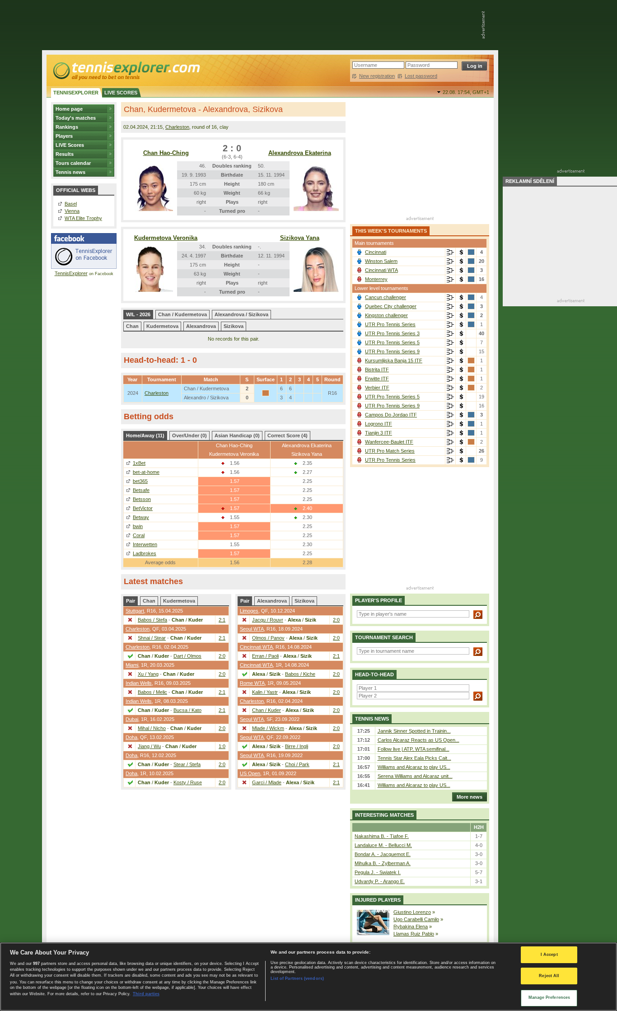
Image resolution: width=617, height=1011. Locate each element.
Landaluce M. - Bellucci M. (383, 845)
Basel (71, 203)
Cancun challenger (385, 297)
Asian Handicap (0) (237, 435)
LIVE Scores (70, 145)
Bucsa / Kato (187, 710)
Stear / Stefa (187, 764)
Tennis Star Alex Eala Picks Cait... (414, 758)
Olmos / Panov (268, 638)
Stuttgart (135, 610)
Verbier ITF (377, 387)
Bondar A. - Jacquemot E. (383, 854)
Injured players (378, 900)
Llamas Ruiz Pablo (413, 933)
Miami (132, 665)
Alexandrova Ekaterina (299, 153)
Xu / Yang (148, 674)
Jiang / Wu (149, 746)
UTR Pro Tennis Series (390, 324)
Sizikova (233, 326)
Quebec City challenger (390, 306)
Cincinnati (375, 252)
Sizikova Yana (299, 237)
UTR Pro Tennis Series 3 (392, 333)
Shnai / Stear (152, 638)
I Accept (549, 954)
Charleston (177, 127)
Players (64, 136)
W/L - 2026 (138, 314)
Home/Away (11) (145, 435)
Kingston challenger (386, 315)
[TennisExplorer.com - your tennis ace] (125, 70)
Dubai (132, 719)
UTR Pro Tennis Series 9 (392, 351)
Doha (131, 737)
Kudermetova (162, 326)
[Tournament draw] (450, 252)
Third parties (146, 994)
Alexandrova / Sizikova (241, 314)
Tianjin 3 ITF (378, 432)
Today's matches (76, 118)
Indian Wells (139, 683)
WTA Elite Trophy (83, 218)
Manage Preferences (549, 997)
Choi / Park (297, 764)
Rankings (67, 127)
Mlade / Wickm (268, 728)
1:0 (222, 746)
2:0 (222, 656)
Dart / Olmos (187, 656)
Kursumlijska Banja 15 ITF (393, 360)
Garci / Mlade (266, 782)
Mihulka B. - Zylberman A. (383, 863)
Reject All (549, 976)
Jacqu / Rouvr (267, 620)
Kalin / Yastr (265, 692)
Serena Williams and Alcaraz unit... (415, 776)
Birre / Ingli (296, 746)
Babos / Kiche (300, 674)
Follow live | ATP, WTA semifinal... (413, 749)
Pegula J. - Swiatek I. (378, 872)
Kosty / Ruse (187, 782)
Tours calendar (73, 163)
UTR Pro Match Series (390, 451)
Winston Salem (381, 261)
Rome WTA (252, 683)
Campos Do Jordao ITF (391, 414)
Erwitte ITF (377, 378)
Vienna (72, 211)
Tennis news (70, 172)
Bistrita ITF (377, 369)
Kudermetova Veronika (165, 237)
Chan (132, 326)
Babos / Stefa (152, 620)
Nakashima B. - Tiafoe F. (382, 836)
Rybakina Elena (410, 926)
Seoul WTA (252, 629)
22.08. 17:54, (466, 92)
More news (469, 797)
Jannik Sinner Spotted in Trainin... (414, 731)
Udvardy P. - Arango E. (380, 881)
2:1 (222, 620)
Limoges (249, 610)
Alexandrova (201, 326)
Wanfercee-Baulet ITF (389, 442)
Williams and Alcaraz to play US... (414, 767)
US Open (250, 773)
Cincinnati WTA (256, 647)
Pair (130, 601)
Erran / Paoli (265, 656)
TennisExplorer (71, 273)
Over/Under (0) (189, 435)
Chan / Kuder (266, 710)
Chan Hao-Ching (166, 153)
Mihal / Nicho (152, 728)
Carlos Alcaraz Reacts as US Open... (418, 740)
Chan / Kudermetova (182, 314)
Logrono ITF (378, 423)
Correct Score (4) (287, 435)
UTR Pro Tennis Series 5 (392, 342)
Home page (69, 109)
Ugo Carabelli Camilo (416, 919)
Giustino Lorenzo (412, 912)
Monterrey (376, 279)
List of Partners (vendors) (297, 978)
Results (65, 154)
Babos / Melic (152, 692)
